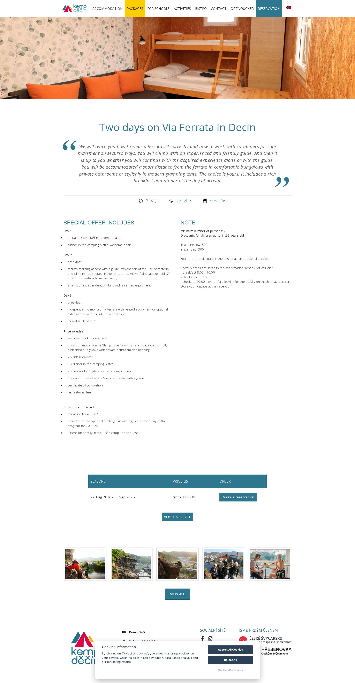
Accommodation (107, 8)
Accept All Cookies (230, 649)
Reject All (230, 659)
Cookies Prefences (230, 670)
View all (177, 594)
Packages (135, 8)
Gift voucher (242, 8)
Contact (218, 8)
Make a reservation (238, 497)
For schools (158, 8)
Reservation (269, 8)
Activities (182, 8)
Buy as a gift (179, 517)
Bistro (201, 8)
